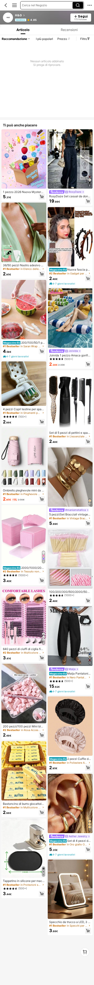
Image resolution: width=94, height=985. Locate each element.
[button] (5, 5)
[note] (16, 357)
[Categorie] (14, 5)
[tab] (22, 30)
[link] (8, 18)
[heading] (41, 15)
